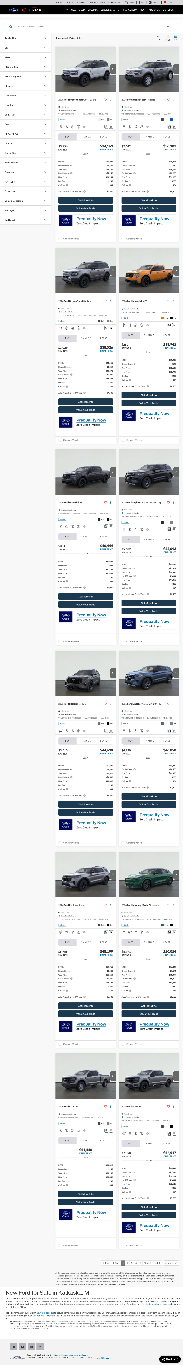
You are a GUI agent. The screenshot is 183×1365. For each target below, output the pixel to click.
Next (147, 1263)
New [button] (73, 10)
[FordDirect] (17, 1357)
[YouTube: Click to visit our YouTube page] (23, 1346)
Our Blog (168, 10)
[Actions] (110, 99)
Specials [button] (93, 10)
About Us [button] (154, 10)
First (107, 1263)
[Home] (67, 9)
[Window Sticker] (111, 127)
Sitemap (57, 1355)
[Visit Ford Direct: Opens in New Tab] (103, 1358)
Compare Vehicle (71, 238)
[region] (85, 176)
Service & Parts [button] (110, 10)
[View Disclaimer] (84, 127)
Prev (117, 1263)
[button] (113, 69)
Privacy (65, 1355)
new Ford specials (45, 1312)
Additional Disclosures (78, 1355)
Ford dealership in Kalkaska (154, 1304)
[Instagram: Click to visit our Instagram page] (40, 1346)
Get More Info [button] (86, 200)
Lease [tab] (103, 137)
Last (156, 1263)
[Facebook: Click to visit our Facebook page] (14, 1346)
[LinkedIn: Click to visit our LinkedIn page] (32, 1346)
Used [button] (82, 10)
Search (166, 26)
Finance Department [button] (134, 10)
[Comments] (106, 127)
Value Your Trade (85, 208)
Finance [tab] (85, 137)
